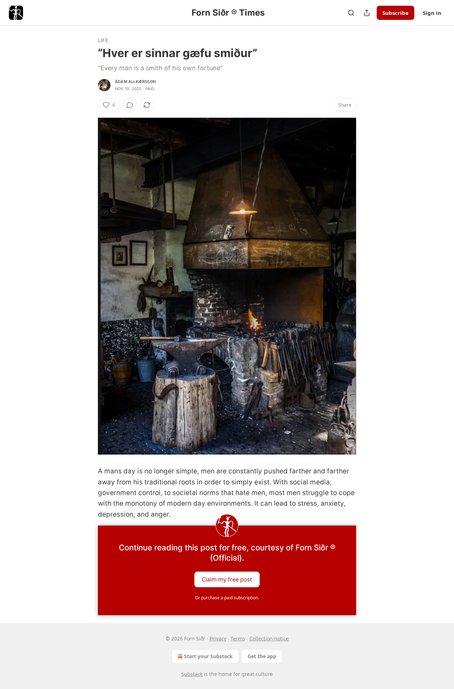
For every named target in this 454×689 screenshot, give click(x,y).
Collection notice (269, 638)
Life (103, 40)
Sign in (432, 12)
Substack (192, 674)
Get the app (262, 656)
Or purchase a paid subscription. (227, 598)
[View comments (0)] (130, 105)
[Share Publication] (367, 13)
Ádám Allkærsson (135, 81)
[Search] (351, 13)
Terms (238, 638)
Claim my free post (227, 579)
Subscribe (395, 12)
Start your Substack (208, 656)
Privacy (218, 638)
